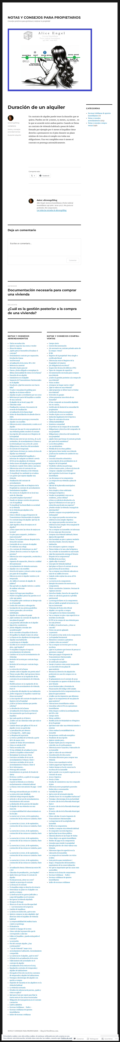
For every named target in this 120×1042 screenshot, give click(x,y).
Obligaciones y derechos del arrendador (24, 446)
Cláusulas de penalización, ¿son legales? (24, 873)
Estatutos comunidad (57, 424)
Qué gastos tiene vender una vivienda (62, 451)
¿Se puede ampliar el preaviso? (21, 498)
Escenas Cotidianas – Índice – (21, 1007)
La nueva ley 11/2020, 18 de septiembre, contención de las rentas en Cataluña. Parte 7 (25, 862)
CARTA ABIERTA (16, 1005)
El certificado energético (58, 662)
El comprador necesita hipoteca (60, 831)
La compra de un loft (56, 659)
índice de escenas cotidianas (20, 1015)
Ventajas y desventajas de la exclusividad (64, 799)
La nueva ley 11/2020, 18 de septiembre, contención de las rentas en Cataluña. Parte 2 (25, 826)
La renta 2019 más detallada (20, 794)
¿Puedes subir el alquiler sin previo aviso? (25, 672)
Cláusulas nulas (15, 405)
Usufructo (52, 579)
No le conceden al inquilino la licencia (24, 633)
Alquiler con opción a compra (60, 610)
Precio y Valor (54, 779)
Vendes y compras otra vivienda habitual (64, 828)
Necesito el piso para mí (18, 368)
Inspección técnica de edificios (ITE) (62, 368)
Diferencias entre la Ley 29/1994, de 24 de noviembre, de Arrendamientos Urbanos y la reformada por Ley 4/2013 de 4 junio (25, 441)
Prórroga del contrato (18, 770)
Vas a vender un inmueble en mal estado (64, 552)
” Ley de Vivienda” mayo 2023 (21, 948)
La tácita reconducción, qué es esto (23, 912)
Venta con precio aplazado (58, 630)
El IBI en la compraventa (58, 826)
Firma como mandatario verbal (60, 762)
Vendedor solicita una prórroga (60, 466)
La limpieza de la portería (19, 735)
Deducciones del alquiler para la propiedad (25, 463)
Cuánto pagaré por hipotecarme (60, 765)
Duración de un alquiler (18, 375)
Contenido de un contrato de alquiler (23, 544)
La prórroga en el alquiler (19, 642)
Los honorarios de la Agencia (22, 907)
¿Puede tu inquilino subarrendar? (22, 753)
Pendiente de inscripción (58, 738)
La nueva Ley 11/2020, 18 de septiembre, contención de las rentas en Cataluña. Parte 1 (25, 818)
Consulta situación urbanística (60, 459)
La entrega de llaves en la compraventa (63, 601)
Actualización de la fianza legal (21, 412)
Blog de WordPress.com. (49, 1031)
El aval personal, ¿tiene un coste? (22, 880)
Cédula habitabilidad (56, 422)
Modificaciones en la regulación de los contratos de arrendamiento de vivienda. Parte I (25, 679)
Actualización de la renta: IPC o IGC (22, 363)
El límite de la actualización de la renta (24, 958)
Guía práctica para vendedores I (60, 860)
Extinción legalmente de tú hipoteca (62, 417)
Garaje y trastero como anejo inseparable (64, 664)
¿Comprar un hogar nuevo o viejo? (61, 385)
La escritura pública (56, 444)
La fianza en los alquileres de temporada (24, 637)
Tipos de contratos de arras (59, 419)
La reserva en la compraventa (60, 581)
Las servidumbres (55, 446)
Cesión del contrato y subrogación (22, 606)
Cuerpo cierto (54, 343)
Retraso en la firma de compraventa (62, 873)
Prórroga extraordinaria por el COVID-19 (25, 792)
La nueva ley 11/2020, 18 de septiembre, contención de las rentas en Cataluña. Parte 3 (25, 833)
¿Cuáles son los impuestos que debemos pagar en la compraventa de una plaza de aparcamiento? (64, 698)
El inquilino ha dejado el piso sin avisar (24, 635)
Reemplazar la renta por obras (21, 755)
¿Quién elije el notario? (57, 561)
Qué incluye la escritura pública (60, 833)
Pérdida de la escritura (57, 559)
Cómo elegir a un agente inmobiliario (62, 838)
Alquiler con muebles (17, 422)
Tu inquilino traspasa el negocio (21, 650)
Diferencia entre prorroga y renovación (24, 419)
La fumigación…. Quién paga (20, 733)
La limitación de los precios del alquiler (24, 804)
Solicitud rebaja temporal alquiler (22, 797)
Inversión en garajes (56, 395)
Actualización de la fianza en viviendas (24, 711)
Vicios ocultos (54, 383)
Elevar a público (54, 718)
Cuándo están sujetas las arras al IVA (62, 576)
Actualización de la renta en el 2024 (23, 966)
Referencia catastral (17, 366)
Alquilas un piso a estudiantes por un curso (25, 395)
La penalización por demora (20, 730)
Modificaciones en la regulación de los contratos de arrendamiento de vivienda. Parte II (25, 686)
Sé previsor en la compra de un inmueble (64, 427)
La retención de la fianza (19, 669)
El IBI (51, 353)
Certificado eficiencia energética (61, 412)
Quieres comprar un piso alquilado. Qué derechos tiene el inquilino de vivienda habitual (24, 916)
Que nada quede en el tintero (20, 718)
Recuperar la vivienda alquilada (21, 900)
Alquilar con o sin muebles (19, 569)
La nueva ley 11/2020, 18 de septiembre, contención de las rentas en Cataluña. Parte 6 (25, 855)
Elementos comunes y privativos (61, 640)
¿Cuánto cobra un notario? (58, 642)
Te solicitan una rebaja (18, 547)
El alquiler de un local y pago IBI (21, 402)
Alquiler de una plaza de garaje (21, 615)
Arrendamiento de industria (20, 652)
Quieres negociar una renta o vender (23, 346)
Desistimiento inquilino (18, 490)
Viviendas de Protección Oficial (60, 608)
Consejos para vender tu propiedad (62, 843)
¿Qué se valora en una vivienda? (60, 388)
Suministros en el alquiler (19, 378)
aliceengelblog (13, 123)
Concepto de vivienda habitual (60, 564)
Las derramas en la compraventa (61, 478)
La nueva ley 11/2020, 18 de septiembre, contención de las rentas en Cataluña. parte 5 (25, 848)
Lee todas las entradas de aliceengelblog (51, 210)
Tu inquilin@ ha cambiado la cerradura (24, 473)
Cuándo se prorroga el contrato (21, 882)
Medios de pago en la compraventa (62, 841)
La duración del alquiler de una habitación (25, 691)
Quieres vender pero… (57, 740)
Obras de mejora (16, 348)
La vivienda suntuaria (17, 988)
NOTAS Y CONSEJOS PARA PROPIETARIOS (44, 17)
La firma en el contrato (18, 885)
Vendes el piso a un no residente (61, 414)
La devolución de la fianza (19, 708)
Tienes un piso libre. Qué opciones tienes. (25, 674)
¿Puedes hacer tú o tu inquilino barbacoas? (64, 797)
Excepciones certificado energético (62, 735)
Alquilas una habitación (18, 640)
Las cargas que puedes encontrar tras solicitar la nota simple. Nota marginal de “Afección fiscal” (64, 524)
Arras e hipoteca (55, 777)
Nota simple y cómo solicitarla (60, 490)
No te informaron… (17, 767)
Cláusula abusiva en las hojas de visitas (63, 836)
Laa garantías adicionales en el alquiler (24, 623)
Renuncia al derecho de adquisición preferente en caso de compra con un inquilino (62, 674)
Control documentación (58, 346)
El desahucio (14, 926)
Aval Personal (15, 361)
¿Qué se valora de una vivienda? (60, 753)
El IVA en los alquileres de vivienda (22, 461)
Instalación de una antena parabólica (23, 608)
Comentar (73, 260)
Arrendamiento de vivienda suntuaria (23, 566)
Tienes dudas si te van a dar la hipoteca (63, 549)
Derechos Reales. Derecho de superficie (63, 593)
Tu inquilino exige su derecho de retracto (25, 887)
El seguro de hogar (16, 902)
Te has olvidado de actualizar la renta (23, 750)
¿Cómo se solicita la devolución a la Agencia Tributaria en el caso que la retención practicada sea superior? (62, 502)
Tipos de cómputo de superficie (60, 370)
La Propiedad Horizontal (58, 637)
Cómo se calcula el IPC (18, 745)
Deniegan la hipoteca (56, 493)
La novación (14, 941)
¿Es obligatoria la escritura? (59, 366)
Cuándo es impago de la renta (20, 929)
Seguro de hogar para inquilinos (21, 593)
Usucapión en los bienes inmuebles (62, 613)
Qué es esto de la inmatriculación (61, 794)
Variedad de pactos (56, 792)
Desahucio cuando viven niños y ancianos (25, 466)
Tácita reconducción (17, 343)
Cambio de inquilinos (17, 909)
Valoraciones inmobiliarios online (61, 704)
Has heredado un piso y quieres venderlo (64, 539)
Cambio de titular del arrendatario (22, 743)
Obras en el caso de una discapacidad (23, 904)
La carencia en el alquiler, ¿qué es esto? (24, 956)
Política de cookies (67, 1038)
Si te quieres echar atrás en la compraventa (65, 635)
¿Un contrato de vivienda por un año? (23, 549)
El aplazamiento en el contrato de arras (63, 679)
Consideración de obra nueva (59, 755)
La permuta (53, 633)
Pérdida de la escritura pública (60, 449)
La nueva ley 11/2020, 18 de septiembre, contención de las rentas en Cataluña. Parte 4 (25, 840)
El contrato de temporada (19, 449)
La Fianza (13, 591)
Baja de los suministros (18, 625)
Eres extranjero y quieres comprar (61, 547)
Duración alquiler (14, 135)
